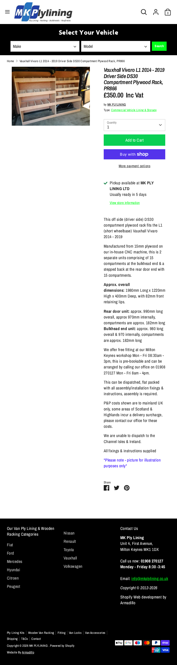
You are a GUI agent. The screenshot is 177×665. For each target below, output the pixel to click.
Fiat (10, 545)
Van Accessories (95, 633)
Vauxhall (70, 558)
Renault (70, 541)
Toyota (69, 550)
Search (159, 46)
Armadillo (28, 652)
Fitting (61, 633)
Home (10, 61)
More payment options (134, 166)
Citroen (13, 578)
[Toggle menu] (7, 12)
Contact (36, 639)
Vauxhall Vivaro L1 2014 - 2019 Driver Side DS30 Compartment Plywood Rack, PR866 (72, 61)
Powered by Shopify (62, 646)
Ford (10, 553)
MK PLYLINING (116, 104)
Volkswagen (73, 566)
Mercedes (14, 561)
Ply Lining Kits (16, 633)
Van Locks (75, 633)
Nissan (69, 533)
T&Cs (24, 639)
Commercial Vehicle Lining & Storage (133, 110)
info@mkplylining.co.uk (149, 578)
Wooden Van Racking (41, 633)
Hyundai (13, 570)
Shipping (12, 639)
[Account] (155, 10)
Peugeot (13, 586)
